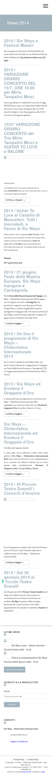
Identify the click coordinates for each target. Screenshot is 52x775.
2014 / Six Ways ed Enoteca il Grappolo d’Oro (22, 388)
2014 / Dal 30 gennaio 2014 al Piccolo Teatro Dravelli (19, 579)
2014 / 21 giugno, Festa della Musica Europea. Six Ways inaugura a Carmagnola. (22, 281)
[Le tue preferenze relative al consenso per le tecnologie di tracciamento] (2, 581)
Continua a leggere (15, 200)
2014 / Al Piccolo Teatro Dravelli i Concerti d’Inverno (22, 488)
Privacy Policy (19, 760)
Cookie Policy (33, 760)
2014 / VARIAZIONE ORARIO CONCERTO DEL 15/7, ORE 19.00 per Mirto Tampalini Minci (20, 83)
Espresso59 (27, 771)
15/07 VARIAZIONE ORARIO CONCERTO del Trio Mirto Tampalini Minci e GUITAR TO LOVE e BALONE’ (22, 137)
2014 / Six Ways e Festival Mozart (21, 43)
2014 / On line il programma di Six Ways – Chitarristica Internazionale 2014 (21, 345)
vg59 (43, 771)
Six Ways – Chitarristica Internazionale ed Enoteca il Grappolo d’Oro (20, 433)
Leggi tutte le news (15, 669)
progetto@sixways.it (19, 734)
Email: (7, 691)
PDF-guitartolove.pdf (13, 263)
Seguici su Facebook (19, 741)
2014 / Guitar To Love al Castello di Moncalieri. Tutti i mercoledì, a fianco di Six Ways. (22, 219)
